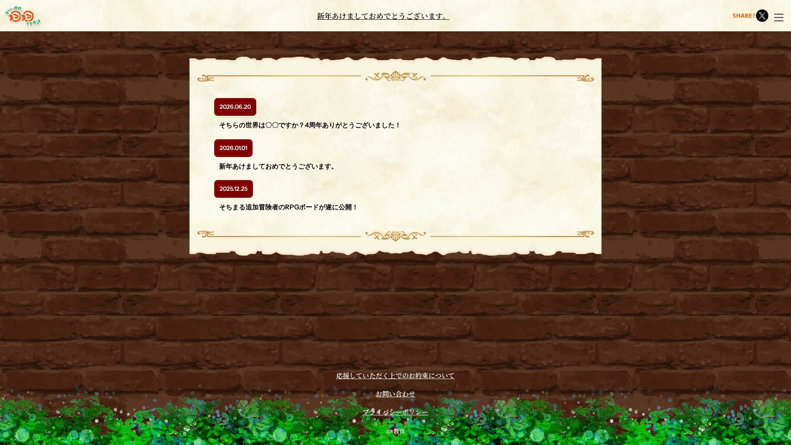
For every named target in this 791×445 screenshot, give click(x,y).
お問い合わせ (395, 393)
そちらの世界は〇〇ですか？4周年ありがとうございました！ (310, 125)
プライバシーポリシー (395, 412)
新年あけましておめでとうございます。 (383, 15)
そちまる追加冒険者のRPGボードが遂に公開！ (288, 207)
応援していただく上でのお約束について (395, 375)
